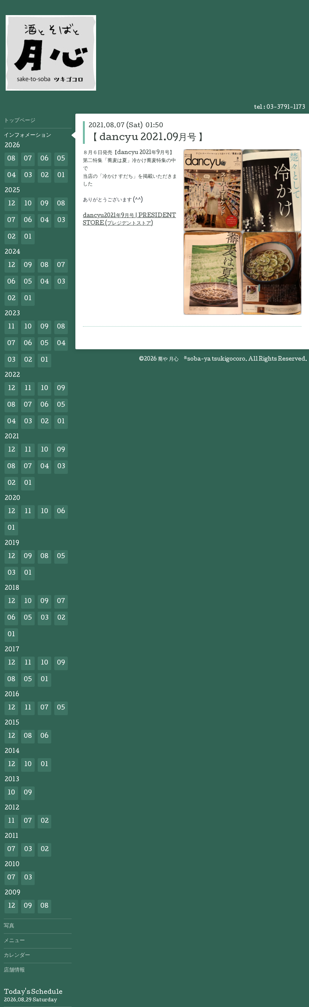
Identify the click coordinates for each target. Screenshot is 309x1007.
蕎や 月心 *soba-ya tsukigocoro (201, 359)
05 (61, 159)
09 (44, 204)
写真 (9, 926)
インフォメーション (27, 136)
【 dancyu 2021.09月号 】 (148, 138)
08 (11, 159)
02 (45, 176)
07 (28, 159)
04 (11, 176)
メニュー (14, 941)
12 (11, 204)
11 (11, 327)
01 (61, 176)
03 (28, 176)
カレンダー (17, 956)
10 (28, 204)
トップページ (19, 121)
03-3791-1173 (285, 108)
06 (44, 159)
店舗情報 (14, 970)
